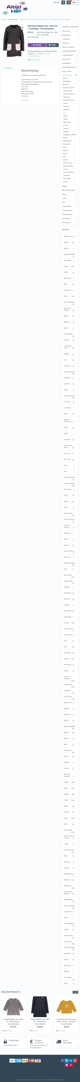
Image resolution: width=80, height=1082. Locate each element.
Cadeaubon (66, 39)
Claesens (69, 384)
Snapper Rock (69, 874)
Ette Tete (69, 459)
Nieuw (64, 194)
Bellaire (69, 316)
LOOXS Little (69, 685)
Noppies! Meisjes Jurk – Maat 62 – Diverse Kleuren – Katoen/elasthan (13, 1021)
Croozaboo (69, 408)
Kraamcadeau (66, 71)
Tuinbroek (66, 175)
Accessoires (66, 31)
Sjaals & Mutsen (68, 166)
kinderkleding (66, 63)
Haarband (66, 97)
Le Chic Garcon (69, 629)
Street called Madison (69, 893)
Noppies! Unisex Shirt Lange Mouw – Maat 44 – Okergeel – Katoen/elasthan (66, 1021)
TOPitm (69, 930)
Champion (69, 366)
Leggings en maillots (69, 135)
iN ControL (69, 557)
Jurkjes (65, 119)
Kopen (38, 45)
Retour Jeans (69, 830)
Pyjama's (66, 150)
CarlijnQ (69, 354)
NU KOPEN (25, 100)
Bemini (69, 328)
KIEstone (69, 599)
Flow (69, 471)
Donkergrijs (46, 54)
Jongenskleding (67, 55)
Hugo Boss (69, 533)
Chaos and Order (69, 372)
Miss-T (69, 744)
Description (8, 68)
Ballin (69, 284)
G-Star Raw (69, 489)
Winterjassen (66, 222)
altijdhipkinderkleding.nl (56, 1080)
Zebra (69, 983)
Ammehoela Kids (69, 254)
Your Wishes (69, 977)
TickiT (69, 918)
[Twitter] (67, 1061)
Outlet (64, 198)
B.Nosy (65, 78)
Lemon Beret (69, 635)
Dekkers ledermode (69, 421)
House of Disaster (69, 526)
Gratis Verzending (67, 1041)
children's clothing (68, 47)
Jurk (36, 54)
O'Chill (69, 800)
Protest (69, 812)
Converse (69, 402)
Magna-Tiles (69, 702)
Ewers (69, 465)
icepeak (69, 545)
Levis (69, 641)
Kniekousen (67, 122)
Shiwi (69, 856)
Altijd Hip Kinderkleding (24, 1080)
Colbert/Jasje (67, 91)
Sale (63, 202)
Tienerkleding (66, 206)
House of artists (69, 519)
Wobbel (69, 971)
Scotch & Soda (69, 850)
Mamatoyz (69, 714)
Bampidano (69, 290)
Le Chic (65, 125)
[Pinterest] (71, 1065)
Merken (64, 186)
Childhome (69, 378)
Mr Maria (69, 762)
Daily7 (69, 414)
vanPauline (69, 953)
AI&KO (69, 242)
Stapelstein (69, 886)
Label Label (69, 617)
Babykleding (66, 35)
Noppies (69, 794)
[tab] (10, 68)
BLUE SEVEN (36, 60)
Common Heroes (69, 396)
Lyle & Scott (69, 696)
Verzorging (65, 218)
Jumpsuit (66, 106)
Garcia (69, 495)
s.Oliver (69, 844)
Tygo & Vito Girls (69, 947)
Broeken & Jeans (68, 88)
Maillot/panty (67, 141)
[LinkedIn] (71, 1061)
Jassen (65, 103)
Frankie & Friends (69, 477)
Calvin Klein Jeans (69, 347)
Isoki (69, 569)
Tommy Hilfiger (69, 924)
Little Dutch (69, 665)
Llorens (69, 671)
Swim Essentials (69, 906)
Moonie (69, 756)
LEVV (69, 647)
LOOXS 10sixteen (69, 678)
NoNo (65, 147)
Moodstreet (67, 144)
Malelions (69, 708)
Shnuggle (69, 862)
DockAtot (69, 439)
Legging (65, 128)
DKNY (69, 434)
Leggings (66, 132)
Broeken (65, 84)
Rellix (69, 824)
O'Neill (69, 806)
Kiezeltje (69, 605)
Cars (69, 360)
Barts (69, 296)
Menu (56, 2)
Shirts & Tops (67, 163)
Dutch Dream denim (69, 446)
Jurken (65, 116)
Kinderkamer (66, 59)
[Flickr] (67, 1065)
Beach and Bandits (69, 309)
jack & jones (69, 575)
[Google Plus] (75, 1061)
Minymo (69, 738)
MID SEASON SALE (68, 190)
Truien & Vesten (68, 172)
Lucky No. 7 (69, 691)
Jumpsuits (66, 110)
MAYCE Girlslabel (69, 726)
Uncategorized (67, 214)
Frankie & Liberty (68, 94)
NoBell (69, 782)
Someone (69, 880)
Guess (69, 507)
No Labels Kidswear (69, 775)
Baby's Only (69, 278)
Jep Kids (69, 587)
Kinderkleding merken (69, 67)
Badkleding (66, 81)
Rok (64, 157)
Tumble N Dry (69, 936)
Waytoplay (69, 965)
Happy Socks (69, 513)
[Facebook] (62, 1061)
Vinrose (65, 182)
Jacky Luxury (69, 581)
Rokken (65, 160)
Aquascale (69, 260)
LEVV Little (69, 653)
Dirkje (69, 428)
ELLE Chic (69, 453)
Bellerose (69, 322)
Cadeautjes (66, 43)
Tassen (65, 169)
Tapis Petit (69, 912)
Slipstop (69, 868)
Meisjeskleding (67, 75)
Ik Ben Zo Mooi (69, 551)
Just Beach (69, 593)
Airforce (69, 248)
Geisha (69, 501)
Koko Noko (69, 611)
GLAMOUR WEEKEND (69, 51)
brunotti (69, 340)
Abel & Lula (69, 236)
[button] (22, 28)
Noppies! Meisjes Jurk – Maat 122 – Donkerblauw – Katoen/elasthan (40, 1021)
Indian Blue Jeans (68, 100)
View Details (13, 1008)
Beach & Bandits (69, 302)
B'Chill (69, 272)
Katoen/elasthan (33, 56)
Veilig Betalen (14, 1040)
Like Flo (65, 138)
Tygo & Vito (67, 179)
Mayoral (69, 732)
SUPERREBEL (69, 900)
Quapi (65, 153)
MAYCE (69, 720)
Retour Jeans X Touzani (69, 837)
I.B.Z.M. (69, 539)
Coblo (69, 390)
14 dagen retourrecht (39, 1041)
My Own (69, 768)
